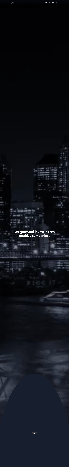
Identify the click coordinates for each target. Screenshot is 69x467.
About (46, 2)
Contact (57, 2)
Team (49, 2)
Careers (53, 2)
